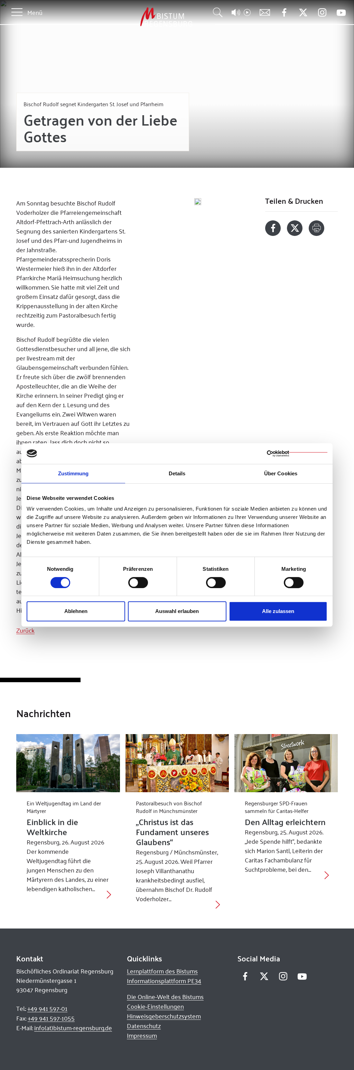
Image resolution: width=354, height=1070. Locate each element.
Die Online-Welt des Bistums (165, 997)
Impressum (142, 1035)
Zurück (25, 630)
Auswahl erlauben (177, 611)
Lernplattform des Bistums (162, 971)
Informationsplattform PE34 (164, 981)
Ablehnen (75, 611)
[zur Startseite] (130, 17)
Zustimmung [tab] (73, 473)
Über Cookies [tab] (280, 473)
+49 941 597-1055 (51, 1018)
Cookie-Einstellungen (155, 1006)
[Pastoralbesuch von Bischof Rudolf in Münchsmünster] (177, 763)
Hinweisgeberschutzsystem (164, 1016)
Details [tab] (177, 473)
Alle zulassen (278, 611)
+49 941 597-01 (47, 1008)
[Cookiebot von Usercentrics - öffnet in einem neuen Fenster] (297, 453)
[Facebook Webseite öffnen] (284, 12)
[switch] (138, 582)
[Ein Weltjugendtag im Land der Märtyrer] (68, 763)
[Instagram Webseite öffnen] (322, 12)
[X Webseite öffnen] (303, 12)
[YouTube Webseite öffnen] (341, 12)
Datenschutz (144, 1026)
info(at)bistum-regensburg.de (73, 1028)
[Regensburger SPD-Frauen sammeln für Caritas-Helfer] (286, 763)
